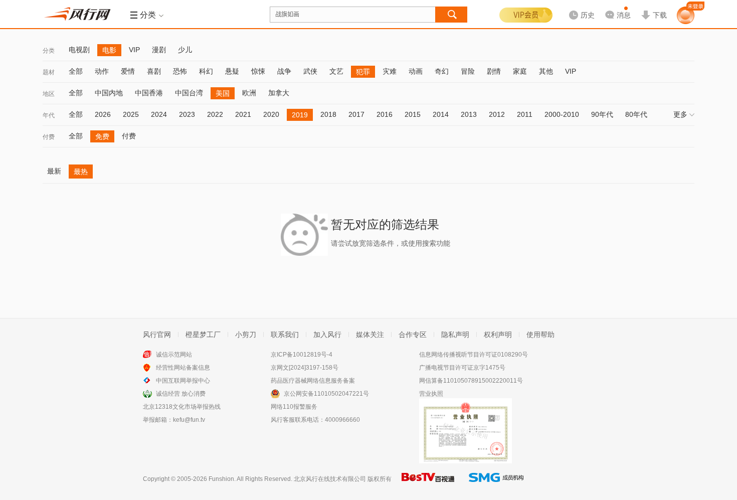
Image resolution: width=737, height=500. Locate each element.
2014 (441, 114)
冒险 (468, 71)
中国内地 (109, 93)
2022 (215, 114)
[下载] (654, 7)
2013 (469, 114)
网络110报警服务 (294, 406)
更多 (680, 114)
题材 (49, 72)
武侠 (310, 71)
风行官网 (157, 334)
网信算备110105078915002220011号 (471, 380)
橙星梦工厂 (203, 334)
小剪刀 (245, 334)
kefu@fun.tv (189, 419)
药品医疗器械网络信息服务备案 (313, 380)
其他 (546, 71)
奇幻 (442, 71)
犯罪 (363, 72)
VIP (134, 50)
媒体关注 (370, 334)
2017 (356, 114)
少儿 (185, 50)
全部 (76, 71)
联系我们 (285, 334)
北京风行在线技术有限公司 (330, 478)
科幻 (206, 71)
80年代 (636, 114)
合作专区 (413, 334)
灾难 (390, 71)
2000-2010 (561, 114)
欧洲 (249, 93)
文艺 (336, 71)
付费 (49, 136)
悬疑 (232, 71)
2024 (159, 114)
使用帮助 (540, 334)
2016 (385, 114)
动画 (416, 71)
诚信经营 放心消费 (181, 393)
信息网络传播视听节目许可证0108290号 (473, 354)
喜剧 (154, 71)
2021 (243, 114)
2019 (300, 115)
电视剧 (79, 50)
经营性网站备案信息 (183, 367)
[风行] (80, 14)
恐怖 (180, 71)
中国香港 (149, 93)
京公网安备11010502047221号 (326, 393)
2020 (271, 114)
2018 (328, 114)
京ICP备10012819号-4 (301, 354)
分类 (49, 50)
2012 (497, 114)
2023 (187, 114)
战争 (284, 71)
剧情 (494, 71)
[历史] (579, 7)
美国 (223, 93)
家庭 (520, 71)
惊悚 (258, 71)
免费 (102, 136)
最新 (54, 171)
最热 (81, 172)
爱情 (128, 71)
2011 (524, 114)
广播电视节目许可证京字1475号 (462, 367)
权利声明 (498, 334)
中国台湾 (189, 93)
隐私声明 (455, 334)
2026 (103, 114)
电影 (109, 50)
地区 (49, 93)
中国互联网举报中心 (183, 380)
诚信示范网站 (174, 354)
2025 (131, 114)
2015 (413, 114)
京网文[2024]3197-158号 (304, 367)
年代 (49, 115)
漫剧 (159, 50)
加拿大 (278, 93)
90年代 (602, 114)
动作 (102, 71)
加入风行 (327, 334)
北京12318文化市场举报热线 (182, 406)
